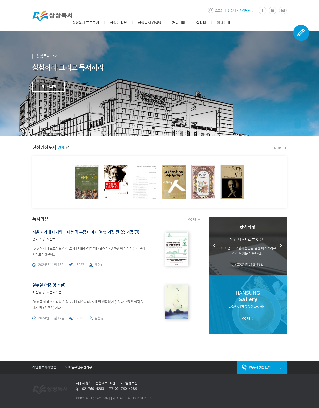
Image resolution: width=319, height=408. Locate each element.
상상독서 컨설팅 (149, 23)
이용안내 (223, 23)
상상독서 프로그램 (85, 23)
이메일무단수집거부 (78, 367)
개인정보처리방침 (44, 367)
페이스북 (262, 10)
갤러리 (201, 23)
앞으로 (281, 245)
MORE (278, 148)
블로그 (272, 10)
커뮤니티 (178, 23)
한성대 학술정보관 (239, 10)
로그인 (219, 11)
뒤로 (214, 245)
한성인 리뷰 (118, 23)
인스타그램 (283, 10)
